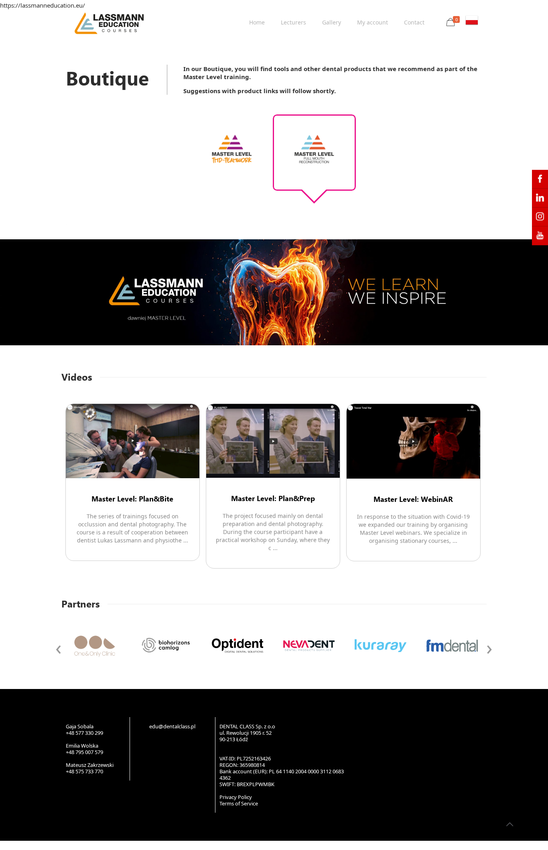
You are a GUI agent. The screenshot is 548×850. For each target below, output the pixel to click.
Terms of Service (238, 803)
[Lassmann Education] (109, 22)
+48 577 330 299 (84, 732)
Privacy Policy (235, 797)
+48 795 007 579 (84, 752)
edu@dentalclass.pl (172, 726)
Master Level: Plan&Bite (132, 498)
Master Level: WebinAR (413, 499)
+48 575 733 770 (84, 771)
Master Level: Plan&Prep (273, 498)
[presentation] (58, 647)
